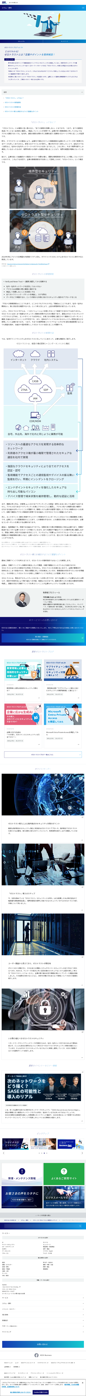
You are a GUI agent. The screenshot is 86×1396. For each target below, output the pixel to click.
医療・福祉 (46, 1267)
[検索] (80, 1226)
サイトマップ (6, 1332)
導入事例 (5, 1315)
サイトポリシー (22, 1373)
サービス (5, 1233)
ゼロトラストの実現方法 (13, 107)
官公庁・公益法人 (48, 1262)
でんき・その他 (47, 1253)
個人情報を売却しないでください (20, 1392)
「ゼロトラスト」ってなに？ (14, 98)
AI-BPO (4, 1249)
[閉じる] (82, 1382)
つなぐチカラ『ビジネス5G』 (10, 1287)
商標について (32, 1377)
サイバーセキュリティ (8, 1244)
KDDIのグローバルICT (8, 1291)
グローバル (5, 1253)
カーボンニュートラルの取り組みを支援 (13, 1293)
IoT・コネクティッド (8, 1246)
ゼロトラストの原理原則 (13, 102)
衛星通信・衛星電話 (48, 1246)
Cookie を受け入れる (41, 1392)
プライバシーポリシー (36, 1373)
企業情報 (6, 1367)
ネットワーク (47, 1244)
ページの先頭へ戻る (44, 1215)
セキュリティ (21, 41)
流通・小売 (5, 1271)
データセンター (6, 1251)
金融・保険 (5, 1267)
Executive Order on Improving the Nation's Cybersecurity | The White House (27, 264)
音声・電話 (46, 1249)
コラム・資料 (6, 1303)
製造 (3, 1262)
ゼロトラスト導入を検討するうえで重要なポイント (21, 111)
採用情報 (15, 1367)
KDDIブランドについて (27, 1363)
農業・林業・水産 (48, 1264)
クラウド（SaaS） (48, 1251)
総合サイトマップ (9, 1373)
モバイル (45, 1242)
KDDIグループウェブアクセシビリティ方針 (62, 1363)
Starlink (4, 1285)
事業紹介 (5, 1320)
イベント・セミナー (8, 1309)
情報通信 (45, 1269)
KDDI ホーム (7, 1363)
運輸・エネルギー (7, 1264)
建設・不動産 (6, 1269)
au (16, 1363)
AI (2, 1242)
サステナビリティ (42, 1363)
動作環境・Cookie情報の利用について (14, 1377)
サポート (9, 1326)
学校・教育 (5, 1275)
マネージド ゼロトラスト (9, 1289)
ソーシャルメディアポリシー (54, 1373)
